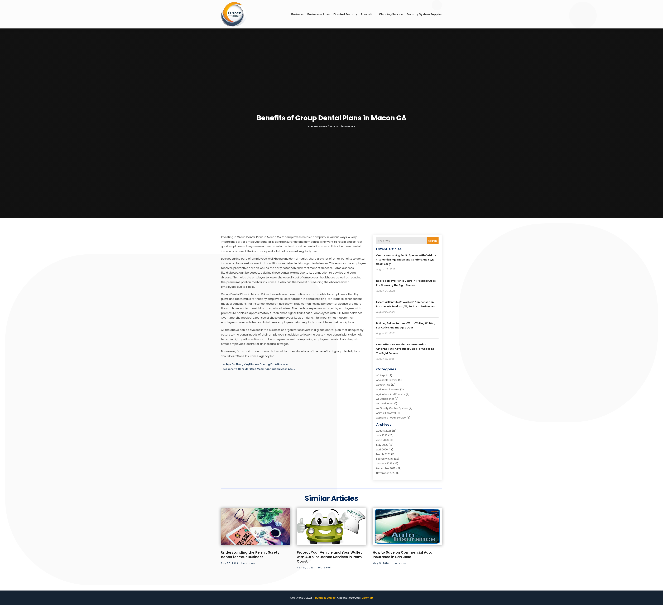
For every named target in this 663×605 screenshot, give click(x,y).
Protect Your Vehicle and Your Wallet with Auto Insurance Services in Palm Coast (329, 557)
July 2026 (381, 435)
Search (432, 241)
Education (368, 14)
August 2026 (383, 430)
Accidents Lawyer (386, 380)
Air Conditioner (385, 399)
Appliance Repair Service (391, 417)
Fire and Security (345, 14)
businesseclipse (318, 14)
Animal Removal (386, 413)
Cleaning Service (391, 14)
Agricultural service (387, 389)
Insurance (348, 126)
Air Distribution (384, 403)
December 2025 (386, 468)
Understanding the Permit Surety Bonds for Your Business (250, 554)
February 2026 (384, 459)
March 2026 (383, 454)
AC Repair (382, 375)
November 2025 (385, 473)
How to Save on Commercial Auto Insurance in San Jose (402, 554)
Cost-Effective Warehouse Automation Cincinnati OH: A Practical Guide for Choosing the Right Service (405, 349)
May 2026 (382, 445)
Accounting (383, 384)
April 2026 (382, 449)
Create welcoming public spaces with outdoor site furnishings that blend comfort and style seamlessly (406, 260)
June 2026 (382, 440)
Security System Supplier (424, 14)
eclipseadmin (319, 126)
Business (297, 14)
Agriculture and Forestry (390, 394)
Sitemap (367, 597)
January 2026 (384, 463)
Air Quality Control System (392, 408)
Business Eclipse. (325, 597)
